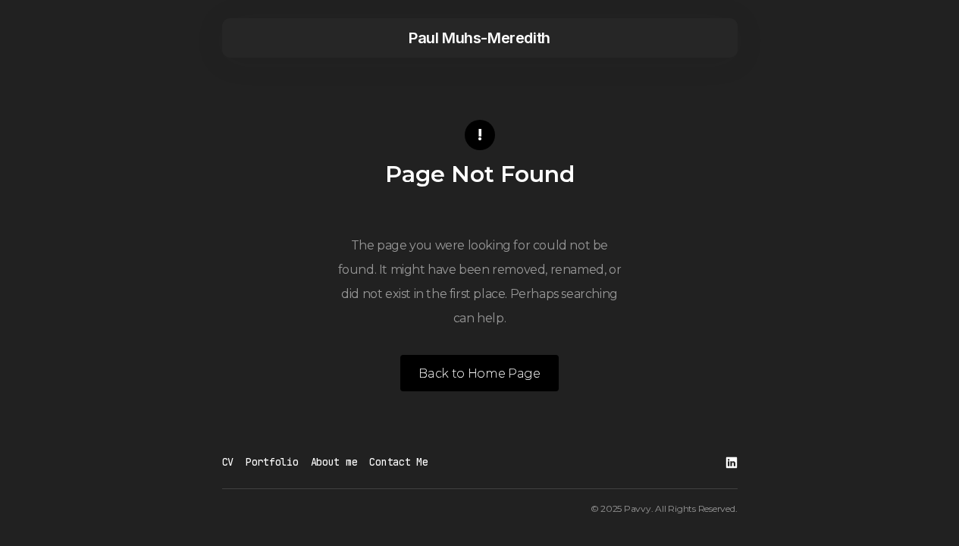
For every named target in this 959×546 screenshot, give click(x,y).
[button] (254, 38)
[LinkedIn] (731, 462)
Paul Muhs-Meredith (479, 38)
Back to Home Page (479, 373)
